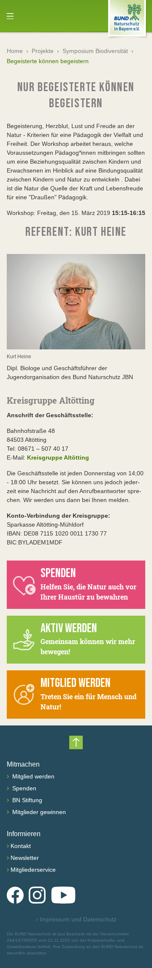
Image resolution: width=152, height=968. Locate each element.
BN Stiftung (26, 800)
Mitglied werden (32, 776)
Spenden (23, 788)
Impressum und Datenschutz (76, 919)
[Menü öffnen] (10, 16)
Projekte (43, 50)
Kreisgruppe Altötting (58, 457)
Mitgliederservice (33, 869)
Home (15, 50)
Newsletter (25, 857)
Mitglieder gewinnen (38, 812)
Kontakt (21, 845)
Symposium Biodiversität (95, 50)
